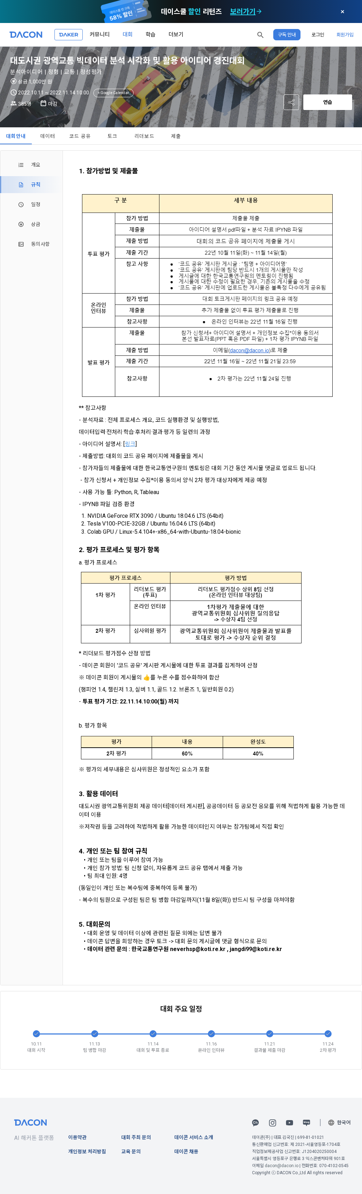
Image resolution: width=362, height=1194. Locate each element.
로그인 (317, 34)
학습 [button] (151, 34)
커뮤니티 (100, 34)
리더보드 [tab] (144, 136)
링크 (130, 444)
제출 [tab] (176, 136)
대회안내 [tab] (16, 136)
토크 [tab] (112, 136)
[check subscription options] (259, 11)
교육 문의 (131, 1151)
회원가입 (345, 34)
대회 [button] (128, 34)
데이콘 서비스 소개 (193, 1137)
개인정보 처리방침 (87, 1151)
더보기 (176, 34)
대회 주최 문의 (136, 1137)
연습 (327, 102)
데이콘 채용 (186, 1151)
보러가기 (243, 11)
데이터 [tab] (48, 136)
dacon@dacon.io (281, 1165)
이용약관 (77, 1137)
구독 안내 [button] (287, 34)
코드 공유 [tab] (80, 136)
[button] (260, 35)
